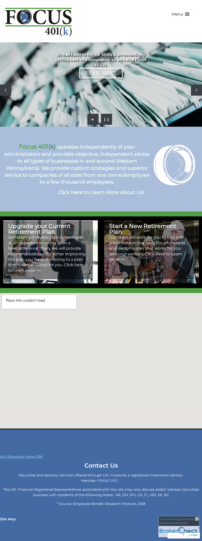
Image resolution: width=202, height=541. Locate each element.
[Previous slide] (5, 90)
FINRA (102, 480)
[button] (180, 14)
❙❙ (106, 119)
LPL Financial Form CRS (21, 456)
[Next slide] (196, 90)
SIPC (114, 480)
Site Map (8, 519)
